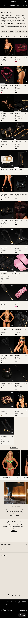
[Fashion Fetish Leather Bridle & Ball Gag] (21, 103)
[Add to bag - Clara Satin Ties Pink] (26, 269)
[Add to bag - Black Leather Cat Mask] (26, 190)
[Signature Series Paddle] (7, 292)
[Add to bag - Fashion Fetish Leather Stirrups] (26, 82)
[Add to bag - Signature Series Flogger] (12, 243)
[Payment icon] (19, 604)
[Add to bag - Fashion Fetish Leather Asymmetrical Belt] (12, 54)
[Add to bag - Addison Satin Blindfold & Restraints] (12, 406)
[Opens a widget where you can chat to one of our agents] (22, 615)
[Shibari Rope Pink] (21, 292)
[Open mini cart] (26, 6)
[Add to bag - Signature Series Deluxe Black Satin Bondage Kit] (12, 269)
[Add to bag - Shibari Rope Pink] (26, 299)
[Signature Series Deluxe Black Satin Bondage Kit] (7, 263)
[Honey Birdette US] (14, 6)
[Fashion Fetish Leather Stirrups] (21, 75)
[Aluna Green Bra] (10, 463)
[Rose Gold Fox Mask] (7, 373)
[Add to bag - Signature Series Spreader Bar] (12, 190)
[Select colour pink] (16, 306)
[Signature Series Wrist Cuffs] (7, 131)
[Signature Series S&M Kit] (21, 318)
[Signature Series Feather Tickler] (7, 345)
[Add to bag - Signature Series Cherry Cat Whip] (12, 82)
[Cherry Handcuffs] (21, 47)
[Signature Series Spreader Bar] (7, 183)
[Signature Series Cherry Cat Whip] (7, 75)
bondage (7, 17)
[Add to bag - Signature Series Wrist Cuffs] (12, 137)
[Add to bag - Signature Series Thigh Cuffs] (12, 217)
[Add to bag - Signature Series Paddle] (12, 299)
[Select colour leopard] (1, 415)
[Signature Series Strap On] (21, 236)
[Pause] (26, 2)
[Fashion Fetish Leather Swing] (7, 103)
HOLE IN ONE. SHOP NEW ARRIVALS (14, 1)
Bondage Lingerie (7, 31)
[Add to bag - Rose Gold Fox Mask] (12, 380)
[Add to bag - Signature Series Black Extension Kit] (12, 432)
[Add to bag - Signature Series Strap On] (26, 243)
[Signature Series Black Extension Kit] (7, 426)
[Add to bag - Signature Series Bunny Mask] (26, 406)
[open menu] (2, 6)
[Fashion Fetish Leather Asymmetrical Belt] (7, 47)
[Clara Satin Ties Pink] (21, 263)
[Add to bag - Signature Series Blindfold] (26, 352)
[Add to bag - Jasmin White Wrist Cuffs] (12, 165)
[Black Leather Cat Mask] (21, 183)
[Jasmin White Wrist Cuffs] (7, 159)
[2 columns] (14, 36)
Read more (14, 530)
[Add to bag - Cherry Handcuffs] (26, 54)
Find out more (14, 515)
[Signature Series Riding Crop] (21, 373)
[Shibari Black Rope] (21, 210)
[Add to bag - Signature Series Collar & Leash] (26, 137)
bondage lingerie (21, 17)
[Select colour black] (1, 64)
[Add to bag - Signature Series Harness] (12, 325)
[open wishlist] (24, 6)
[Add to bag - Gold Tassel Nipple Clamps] (26, 165)
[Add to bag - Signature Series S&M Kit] (26, 325)
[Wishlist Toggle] (12, 40)
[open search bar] (4, 6)
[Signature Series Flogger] (7, 236)
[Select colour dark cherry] (16, 61)
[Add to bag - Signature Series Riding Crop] (26, 380)
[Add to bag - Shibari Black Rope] (26, 217)
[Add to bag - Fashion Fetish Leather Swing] (12, 110)
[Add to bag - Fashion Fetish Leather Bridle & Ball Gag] (26, 110)
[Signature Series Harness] (7, 318)
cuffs (5, 20)
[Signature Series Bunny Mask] (21, 399)
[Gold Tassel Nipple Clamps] (21, 159)
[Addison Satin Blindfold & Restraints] (7, 399)
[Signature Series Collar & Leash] (21, 131)
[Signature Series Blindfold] (21, 345)
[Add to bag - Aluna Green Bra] (18, 474)
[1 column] (11, 36)
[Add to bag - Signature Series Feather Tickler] (12, 352)
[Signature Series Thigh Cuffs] (7, 210)
